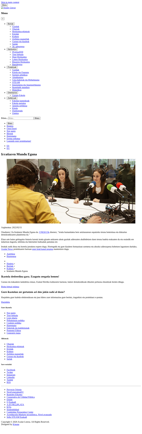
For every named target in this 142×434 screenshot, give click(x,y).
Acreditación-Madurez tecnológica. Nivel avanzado (29, 414)
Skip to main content (10, 2)
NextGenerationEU (15, 392)
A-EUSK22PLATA (15, 404)
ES (8, 146)
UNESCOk (44, 232)
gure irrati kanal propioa (42, 249)
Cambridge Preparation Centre (20, 412)
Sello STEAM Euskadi (17, 417)
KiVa (9, 407)
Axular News (7, 249)
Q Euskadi (11, 402)
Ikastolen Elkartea (14, 394)
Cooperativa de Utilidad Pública (21, 397)
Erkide (9, 399)
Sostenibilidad (13, 409)
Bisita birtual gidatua (10, 286)
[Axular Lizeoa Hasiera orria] (8, 8)
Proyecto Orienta (14, 389)
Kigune (16, 424)
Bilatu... (4, 118)
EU (8, 148)
